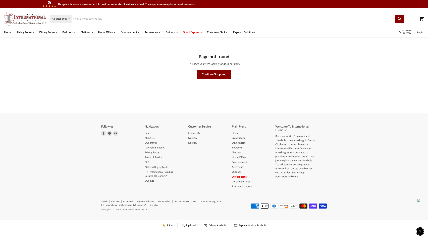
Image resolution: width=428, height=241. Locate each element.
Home (7, 32)
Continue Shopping (214, 74)
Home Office (106, 32)
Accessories (151, 32)
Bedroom (68, 32)
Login (420, 32)
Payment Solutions (244, 32)
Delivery (192, 137)
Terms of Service (153, 157)
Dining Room (47, 32)
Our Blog (149, 180)
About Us (149, 137)
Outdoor (171, 32)
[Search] (399, 19)
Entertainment (129, 32)
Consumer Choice (217, 32)
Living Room (24, 32)
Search (148, 133)
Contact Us (194, 133)
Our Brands (151, 142)
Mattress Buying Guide (156, 167)
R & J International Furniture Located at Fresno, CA (123, 205)
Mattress (86, 32)
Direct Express (191, 32)
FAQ (147, 162)
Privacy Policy (152, 152)
